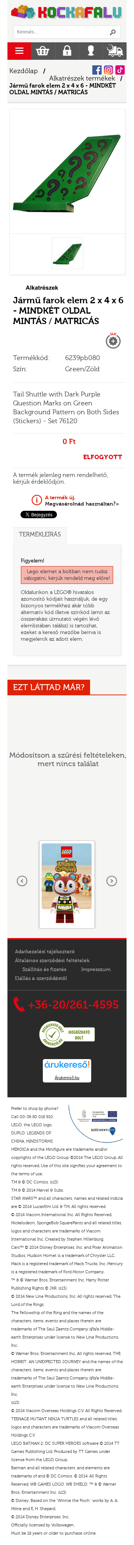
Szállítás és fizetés (44, 970)
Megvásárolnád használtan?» (82, 500)
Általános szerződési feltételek (52, 961)
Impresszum (96, 970)
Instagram (108, 70)
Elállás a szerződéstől (41, 978)
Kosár (42, 51)
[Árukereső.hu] (67, 1047)
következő (111, 881)
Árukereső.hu (67, 1077)
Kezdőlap (23, 71)
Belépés (91, 51)
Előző (22, 881)
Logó (67, 13)
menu (19, 51)
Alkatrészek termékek (82, 78)
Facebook (97, 70)
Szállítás (115, 51)
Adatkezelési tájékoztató (45, 952)
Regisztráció (67, 51)
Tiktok (120, 70)
